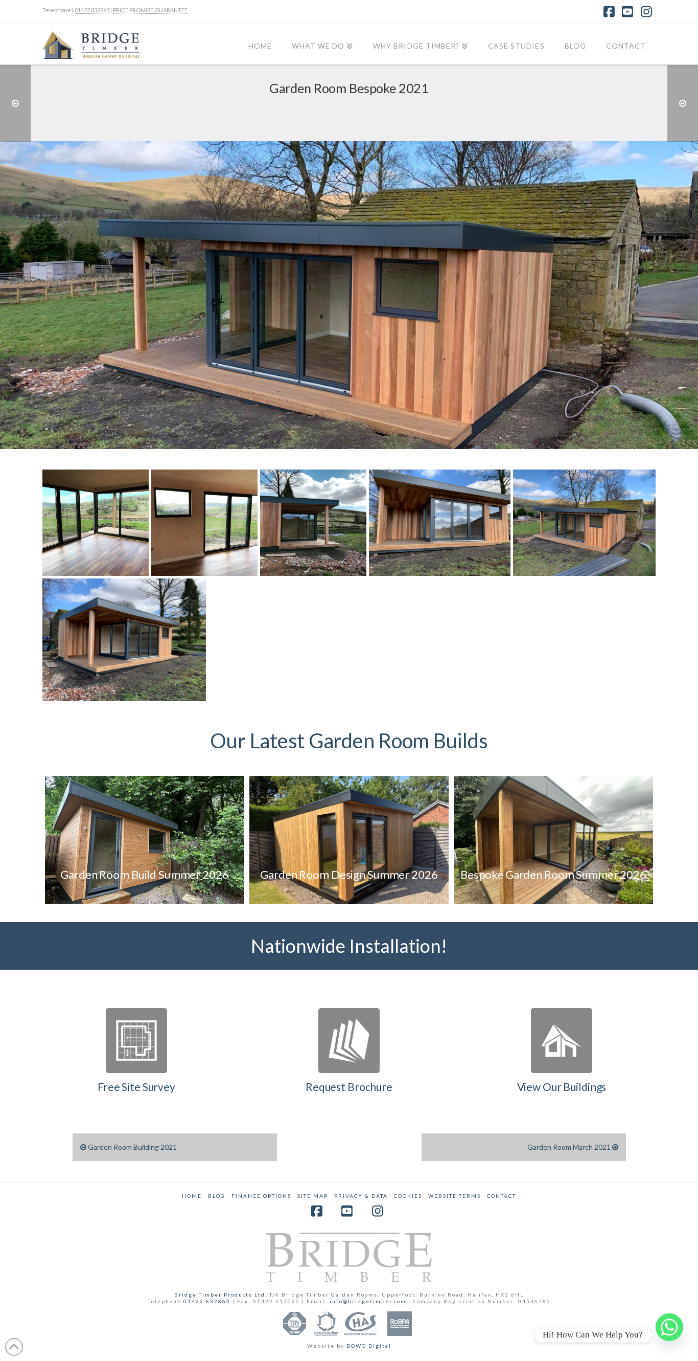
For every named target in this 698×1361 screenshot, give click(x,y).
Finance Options (261, 1196)
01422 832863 (92, 10)
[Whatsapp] (669, 1334)
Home (192, 1196)
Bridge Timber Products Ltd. (221, 1294)
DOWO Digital (368, 1346)
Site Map (312, 1196)
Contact (501, 1196)
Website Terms (454, 1196)
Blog (216, 1196)
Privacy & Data (361, 1196)
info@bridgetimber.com (368, 1301)
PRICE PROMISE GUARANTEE (150, 10)
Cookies (408, 1196)
